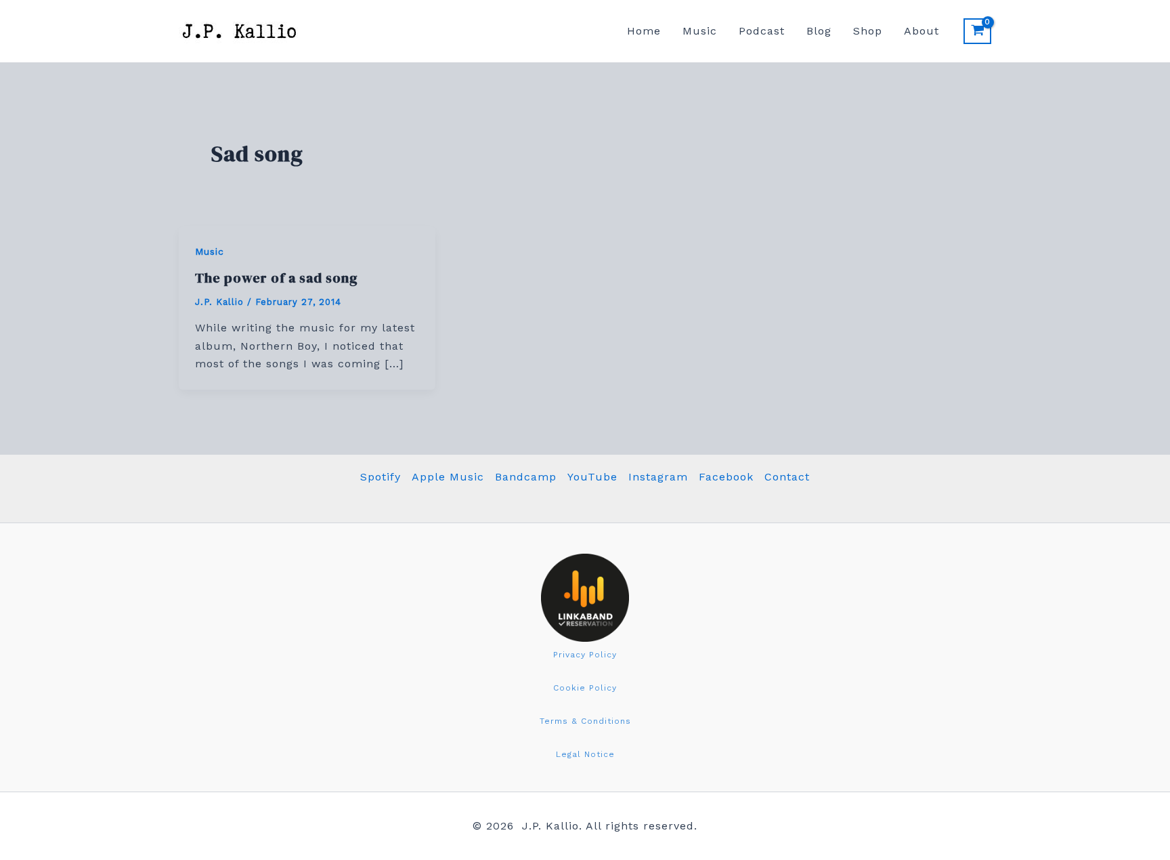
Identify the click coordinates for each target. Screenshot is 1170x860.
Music (699, 30)
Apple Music (448, 476)
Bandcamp (526, 476)
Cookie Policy (585, 688)
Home (644, 30)
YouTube (592, 476)
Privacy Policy (585, 654)
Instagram (658, 476)
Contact (787, 476)
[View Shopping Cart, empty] (977, 31)
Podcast (762, 30)
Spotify (380, 476)
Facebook (726, 476)
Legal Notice (585, 754)
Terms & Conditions (585, 721)
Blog (818, 30)
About (921, 30)
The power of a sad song (276, 277)
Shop (867, 30)
